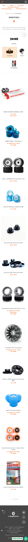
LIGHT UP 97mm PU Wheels (13, 410)
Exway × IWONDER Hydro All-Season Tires (13, 179)
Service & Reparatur (19, 527)
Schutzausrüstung (7, 8)
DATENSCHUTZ (14, 535)
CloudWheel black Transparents (13, 347)
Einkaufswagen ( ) (14, 13)
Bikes (3, 5)
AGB (23, 535)
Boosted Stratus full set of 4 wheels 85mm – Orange (13, 448)
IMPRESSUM (7, 535)
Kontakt (18, 529)
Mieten (10, 529)
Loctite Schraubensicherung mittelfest (13, 487)
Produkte (11, 527)
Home (6, 527)
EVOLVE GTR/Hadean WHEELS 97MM (13, 207)
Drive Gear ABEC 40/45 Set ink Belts (13, 272)
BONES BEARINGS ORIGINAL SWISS (13, 112)
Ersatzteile (21, 5)
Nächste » (16, 499)
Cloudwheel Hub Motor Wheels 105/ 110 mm (13, 308)
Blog (14, 529)
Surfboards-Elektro (21, 8)
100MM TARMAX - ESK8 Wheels (13, 141)
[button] (24, 34)
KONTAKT (20, 535)
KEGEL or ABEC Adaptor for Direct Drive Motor (13, 379)
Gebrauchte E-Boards (13, 7)
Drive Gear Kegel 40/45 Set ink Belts (13, 243)
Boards (12, 5)
